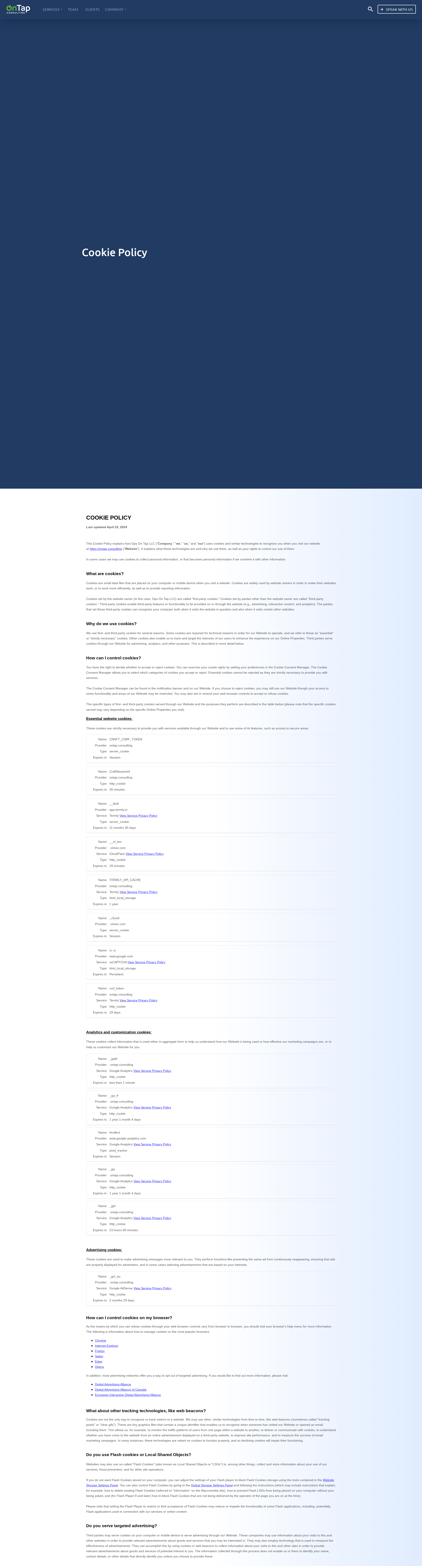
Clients (92, 9)
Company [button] (114, 9)
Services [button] (51, 9)
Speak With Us (399, 9)
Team (73, 9)
